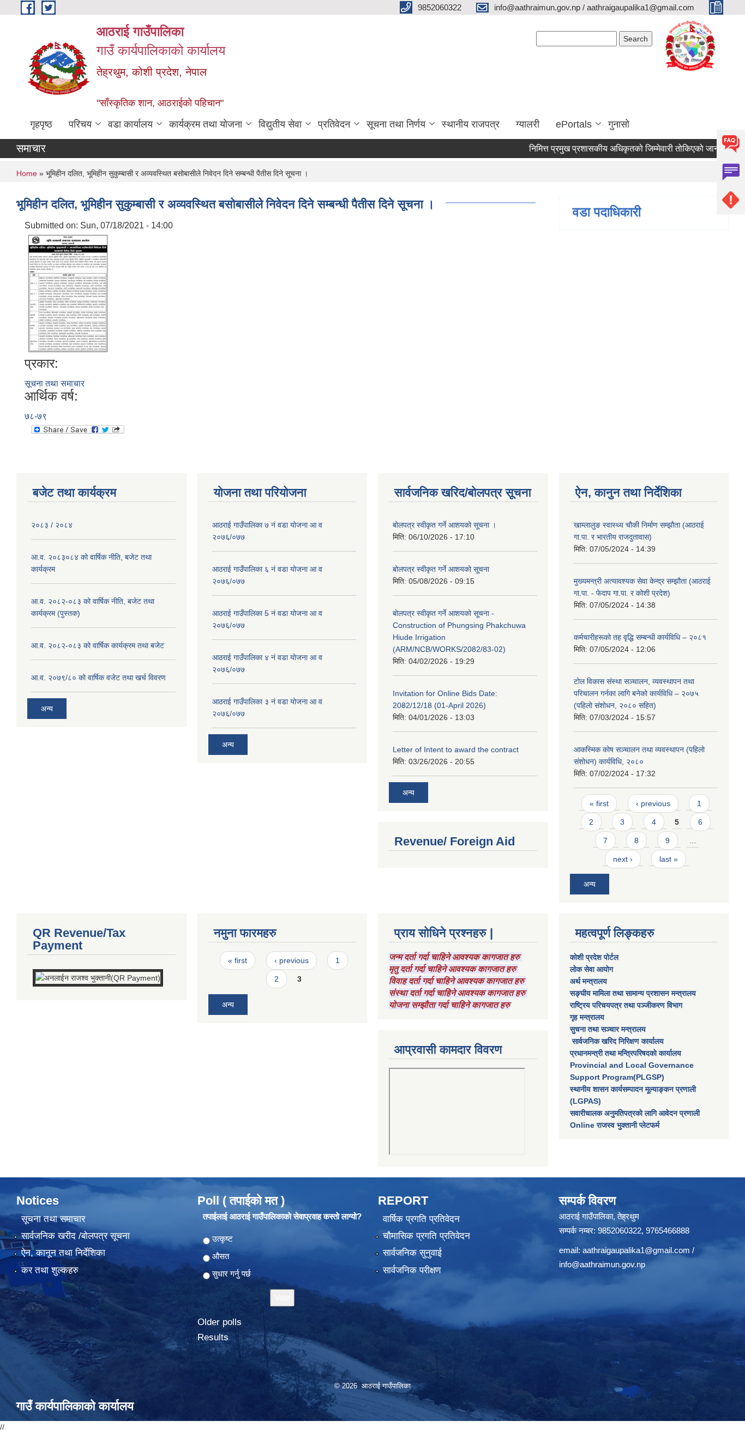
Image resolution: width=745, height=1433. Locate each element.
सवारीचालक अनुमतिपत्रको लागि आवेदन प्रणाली (635, 1113)
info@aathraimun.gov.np (602, 1264)
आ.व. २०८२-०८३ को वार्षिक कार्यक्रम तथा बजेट (97, 645)
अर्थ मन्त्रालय (588, 981)
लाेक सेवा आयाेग (591, 969)
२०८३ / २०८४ (52, 525)
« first (599, 803)
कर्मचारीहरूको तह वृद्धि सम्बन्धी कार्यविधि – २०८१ (640, 637)
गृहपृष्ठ (41, 124)
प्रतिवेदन (334, 124)
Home (26, 173)
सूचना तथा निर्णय (396, 124)
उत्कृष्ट (222, 1238)
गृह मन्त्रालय (587, 1017)
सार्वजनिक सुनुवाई (412, 1253)
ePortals (574, 124)
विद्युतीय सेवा (280, 124)
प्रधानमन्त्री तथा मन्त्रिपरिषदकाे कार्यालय (625, 1053)
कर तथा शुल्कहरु (50, 1270)
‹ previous (653, 803)
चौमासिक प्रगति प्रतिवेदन (426, 1236)
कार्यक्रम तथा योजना (205, 124)
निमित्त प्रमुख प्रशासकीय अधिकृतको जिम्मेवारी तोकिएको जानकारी (609, 148)
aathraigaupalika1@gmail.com (636, 1250)
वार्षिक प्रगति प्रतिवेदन (421, 1219)
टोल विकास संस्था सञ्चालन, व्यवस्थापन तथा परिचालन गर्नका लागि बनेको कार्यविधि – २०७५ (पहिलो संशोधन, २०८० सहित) (636, 693)
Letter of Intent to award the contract (456, 749)
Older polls (219, 1322)
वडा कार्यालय (130, 124)
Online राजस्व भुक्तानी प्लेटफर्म (614, 1125)
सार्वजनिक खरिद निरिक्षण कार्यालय (617, 1041)
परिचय (80, 124)
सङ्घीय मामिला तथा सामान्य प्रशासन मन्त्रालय (633, 993)
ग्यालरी (527, 124)
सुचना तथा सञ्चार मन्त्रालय (608, 1029)
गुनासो (618, 124)
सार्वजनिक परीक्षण (412, 1270)
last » (668, 859)
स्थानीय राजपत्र (471, 124)
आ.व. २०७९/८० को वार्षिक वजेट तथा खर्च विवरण (98, 677)
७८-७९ (36, 416)
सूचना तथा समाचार (55, 383)
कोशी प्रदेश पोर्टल (594, 957)
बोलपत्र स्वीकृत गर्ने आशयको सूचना (441, 569)
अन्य (47, 708)
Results (213, 1337)
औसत (220, 1256)
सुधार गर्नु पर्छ (231, 1273)
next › (623, 859)
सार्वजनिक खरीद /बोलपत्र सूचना (75, 1236)
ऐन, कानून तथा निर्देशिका (63, 1253)
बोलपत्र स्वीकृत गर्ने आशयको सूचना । (444, 525)
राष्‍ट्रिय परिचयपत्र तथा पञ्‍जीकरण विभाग (626, 1005)
